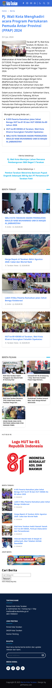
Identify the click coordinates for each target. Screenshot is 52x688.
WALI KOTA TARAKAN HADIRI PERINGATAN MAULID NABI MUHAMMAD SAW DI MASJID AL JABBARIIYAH (26, 138)
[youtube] (31, 3)
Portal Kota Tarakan (14, 627)
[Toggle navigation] (48, 3)
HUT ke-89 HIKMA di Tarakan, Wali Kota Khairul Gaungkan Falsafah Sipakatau (24, 338)
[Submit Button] (42, 655)
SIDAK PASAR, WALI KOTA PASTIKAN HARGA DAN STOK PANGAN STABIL (13, 423)
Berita (23, 682)
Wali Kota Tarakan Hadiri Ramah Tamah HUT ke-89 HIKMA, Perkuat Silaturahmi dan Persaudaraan (30, 528)
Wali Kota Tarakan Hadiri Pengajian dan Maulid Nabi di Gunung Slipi (13, 378)
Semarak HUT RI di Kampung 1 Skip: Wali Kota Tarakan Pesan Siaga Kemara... (38, 378)
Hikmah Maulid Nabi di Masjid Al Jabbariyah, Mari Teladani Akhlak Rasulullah (28, 541)
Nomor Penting (12, 634)
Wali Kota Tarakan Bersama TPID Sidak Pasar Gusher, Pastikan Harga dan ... (13, 400)
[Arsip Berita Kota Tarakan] (26, 560)
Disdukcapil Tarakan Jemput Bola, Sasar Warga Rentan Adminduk (38, 400)
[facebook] (23, 3)
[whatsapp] (35, 3)
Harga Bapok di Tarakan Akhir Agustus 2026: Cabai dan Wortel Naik (24, 260)
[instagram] (27, 3)
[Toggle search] (44, 3)
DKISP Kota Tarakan (14, 630)
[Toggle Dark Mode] (40, 3)
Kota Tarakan (31, 682)
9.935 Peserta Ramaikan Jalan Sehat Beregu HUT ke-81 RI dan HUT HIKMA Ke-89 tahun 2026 (26, 122)
